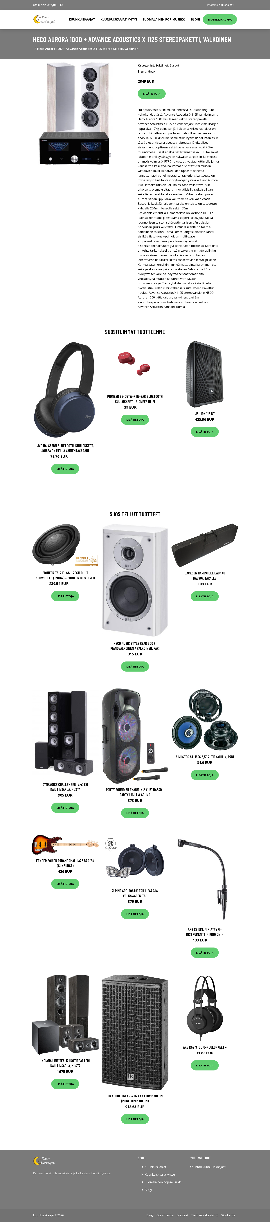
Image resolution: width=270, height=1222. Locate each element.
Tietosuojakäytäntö (204, 1215)
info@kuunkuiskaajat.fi (220, 5)
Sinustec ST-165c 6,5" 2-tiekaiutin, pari (205, 756)
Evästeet (182, 1215)
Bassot (174, 65)
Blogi (195, 19)
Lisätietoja (151, 93)
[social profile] (61, 4)
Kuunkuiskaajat (82, 19)
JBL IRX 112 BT (205, 413)
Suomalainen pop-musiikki (164, 19)
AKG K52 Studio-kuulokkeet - (205, 1047)
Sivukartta (228, 1215)
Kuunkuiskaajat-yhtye (119, 19)
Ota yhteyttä (165, 1215)
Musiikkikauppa (220, 19)
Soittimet (162, 65)
